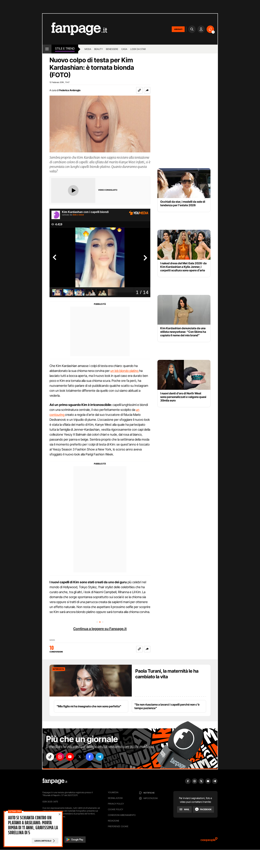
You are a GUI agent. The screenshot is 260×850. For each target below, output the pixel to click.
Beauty (98, 49)
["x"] (80, 757)
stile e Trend (65, 48)
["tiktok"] (50, 757)
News (52, 640)
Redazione (113, 820)
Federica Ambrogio (69, 90)
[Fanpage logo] (74, 29)
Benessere (112, 49)
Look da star (138, 49)
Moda (88, 49)
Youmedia (113, 792)
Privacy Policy (116, 803)
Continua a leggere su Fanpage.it (100, 629)
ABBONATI (178, 29)
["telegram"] (100, 757)
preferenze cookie (118, 826)
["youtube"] (70, 757)
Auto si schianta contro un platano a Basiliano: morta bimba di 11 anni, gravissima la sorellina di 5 (33, 825)
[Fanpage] (54, 781)
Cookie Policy (115, 809)
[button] (147, 90)
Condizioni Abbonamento (122, 815)
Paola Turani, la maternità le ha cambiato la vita (166, 673)
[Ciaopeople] (209, 840)
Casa (124, 49)
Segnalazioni (115, 798)
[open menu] (46, 49)
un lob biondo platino (124, 371)
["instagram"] (60, 757)
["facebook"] (90, 757)
